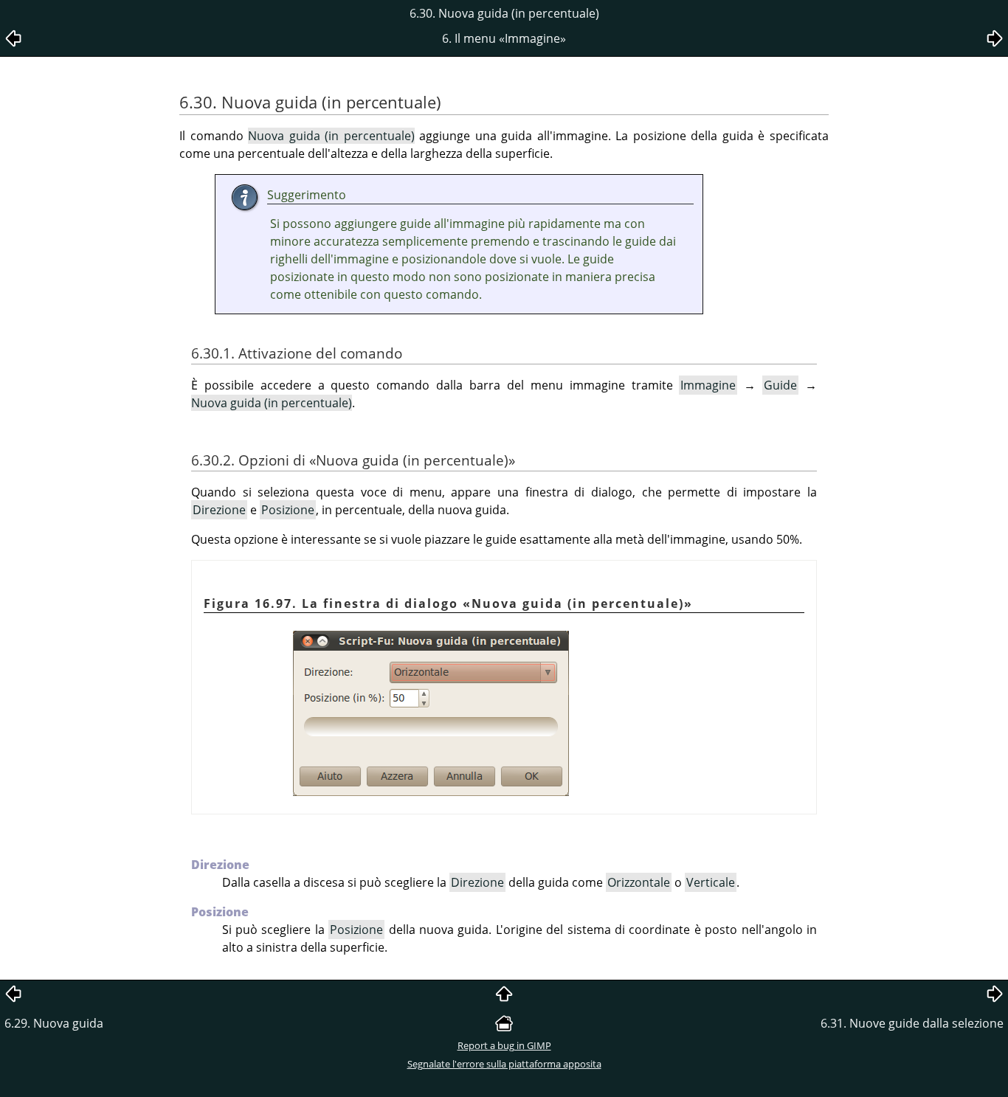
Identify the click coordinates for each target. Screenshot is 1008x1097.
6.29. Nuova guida (53, 1023)
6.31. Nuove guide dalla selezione (912, 1023)
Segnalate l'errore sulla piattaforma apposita (504, 1063)
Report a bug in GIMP (504, 1045)
